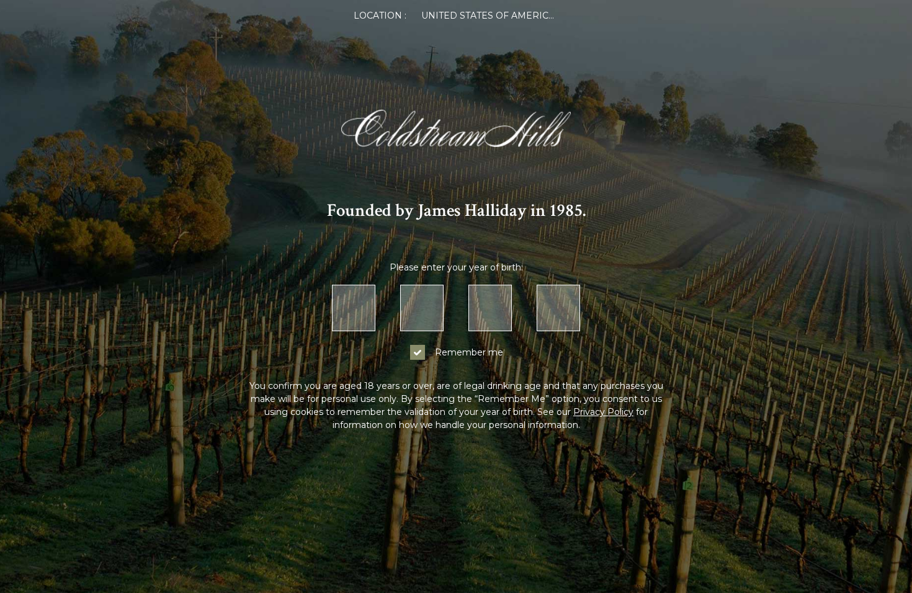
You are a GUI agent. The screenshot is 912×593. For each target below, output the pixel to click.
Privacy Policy (603, 411)
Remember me (469, 352)
